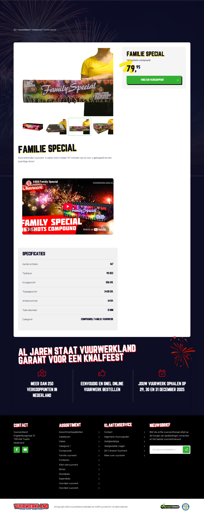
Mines (62, 469)
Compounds (65, 450)
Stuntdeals (64, 474)
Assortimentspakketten (71, 432)
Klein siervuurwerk (68, 464)
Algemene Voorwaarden (116, 436)
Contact (108, 432)
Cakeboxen (64, 436)
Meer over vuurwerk (114, 455)
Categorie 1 (65, 446)
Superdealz (64, 478)
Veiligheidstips (111, 441)
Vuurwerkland (24, 30)
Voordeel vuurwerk (68, 483)
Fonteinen (64, 460)
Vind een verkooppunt (152, 80)
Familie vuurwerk (68, 455)
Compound (36, 30)
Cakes (62, 441)
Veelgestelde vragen (114, 446)
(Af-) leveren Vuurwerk (115, 450)
